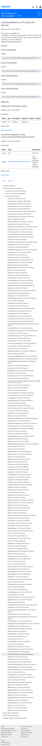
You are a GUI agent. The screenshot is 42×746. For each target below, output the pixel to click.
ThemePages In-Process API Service (19, 626)
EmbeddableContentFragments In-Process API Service (22, 362)
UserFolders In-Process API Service (18, 659)
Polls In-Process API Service (16, 533)
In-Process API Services (13, 196)
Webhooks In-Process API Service (18, 685)
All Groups (24, 736)
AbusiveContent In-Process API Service (20, 206)
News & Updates (26, 726)
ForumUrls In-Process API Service (18, 410)
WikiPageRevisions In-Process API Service (20, 697)
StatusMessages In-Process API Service (20, 592)
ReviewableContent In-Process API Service (21, 551)
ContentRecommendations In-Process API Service (23, 330)
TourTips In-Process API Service (17, 636)
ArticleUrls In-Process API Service (18, 247)
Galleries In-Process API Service (17, 416)
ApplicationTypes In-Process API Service (20, 229)
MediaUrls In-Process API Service (18, 505)
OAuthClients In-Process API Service (19, 520)
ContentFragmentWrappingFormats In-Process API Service (23, 324)
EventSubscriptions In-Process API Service (21, 376)
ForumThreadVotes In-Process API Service (20, 408)
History (10, 180)
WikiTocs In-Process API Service (17, 708)
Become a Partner (6, 732)
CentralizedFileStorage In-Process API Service (22, 298)
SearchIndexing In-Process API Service (19, 571)
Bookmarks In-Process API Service (18, 275)
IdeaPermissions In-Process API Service (20, 454)
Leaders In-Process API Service (17, 487)
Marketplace (25, 734)
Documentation (26, 730)
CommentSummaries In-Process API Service (21, 308)
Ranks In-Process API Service (17, 541)
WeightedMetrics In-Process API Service (20, 690)
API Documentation (9, 186)
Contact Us (4, 736)
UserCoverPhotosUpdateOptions (19, 161)
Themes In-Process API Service (17, 631)
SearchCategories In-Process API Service (20, 566)
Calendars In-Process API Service (18, 288)
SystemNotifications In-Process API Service (21, 597)
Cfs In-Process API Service (16, 301)
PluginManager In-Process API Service (19, 528)
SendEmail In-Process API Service (18, 576)
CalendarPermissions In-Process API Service (21, 285)
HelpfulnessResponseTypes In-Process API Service (23, 444)
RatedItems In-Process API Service (18, 543)
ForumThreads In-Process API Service (19, 405)
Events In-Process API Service (17, 373)
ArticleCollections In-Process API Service (20, 234)
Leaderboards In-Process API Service (19, 482)
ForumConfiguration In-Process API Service (21, 393)
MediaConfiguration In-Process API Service (21, 500)
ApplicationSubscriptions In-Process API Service (22, 227)
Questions (24, 728)
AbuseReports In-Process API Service (19, 204)
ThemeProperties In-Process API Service (20, 629)
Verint (3, 726)
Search (36, 7)
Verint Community (5, 11)
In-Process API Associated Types (16, 191)
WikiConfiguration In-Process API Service (20, 692)
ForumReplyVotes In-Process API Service (20, 400)
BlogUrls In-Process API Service (17, 272)
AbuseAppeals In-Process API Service (19, 201)
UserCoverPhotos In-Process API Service (20, 654)
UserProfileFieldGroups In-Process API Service (22, 664)
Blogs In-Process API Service (16, 270)
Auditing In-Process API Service (17, 255)
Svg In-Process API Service (16, 594)
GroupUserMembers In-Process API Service (21, 436)
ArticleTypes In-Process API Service (18, 244)
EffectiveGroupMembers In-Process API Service (22, 356)
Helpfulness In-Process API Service (18, 441)
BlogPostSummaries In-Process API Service (21, 267)
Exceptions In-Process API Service (18, 378)
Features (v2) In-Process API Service (19, 385)
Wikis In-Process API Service (16, 705)
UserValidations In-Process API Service (20, 674)
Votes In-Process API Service (16, 680)
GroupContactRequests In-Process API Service (22, 423)
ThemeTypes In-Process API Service (19, 634)
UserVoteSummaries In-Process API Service (21, 677)
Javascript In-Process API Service (18, 467)
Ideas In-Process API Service (16, 457)
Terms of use (5, 744)
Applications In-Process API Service (19, 224)
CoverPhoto (5, 175)
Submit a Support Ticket (8, 730)
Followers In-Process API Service (18, 388)
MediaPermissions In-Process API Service (20, 502)
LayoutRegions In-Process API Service (19, 474)
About (3, 740)
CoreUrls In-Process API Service (17, 348)
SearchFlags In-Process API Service (18, 569)
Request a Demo (6, 734)
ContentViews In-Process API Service (19, 341)
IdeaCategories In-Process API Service (19, 451)
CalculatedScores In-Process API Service (20, 283)
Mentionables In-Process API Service (19, 508)
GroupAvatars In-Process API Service (19, 421)
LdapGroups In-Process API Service (18, 477)
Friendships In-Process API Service (18, 413)
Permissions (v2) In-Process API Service (20, 523)
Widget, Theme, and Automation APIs (15, 718)
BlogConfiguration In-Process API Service (20, 260)
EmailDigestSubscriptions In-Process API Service (23, 359)
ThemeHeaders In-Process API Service (19, 621)
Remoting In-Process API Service (18, 548)
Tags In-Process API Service (16, 602)
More (19, 16)
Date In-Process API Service (16, 353)
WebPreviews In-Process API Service (19, 687)
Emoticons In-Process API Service (18, 365)
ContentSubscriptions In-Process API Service (21, 335)
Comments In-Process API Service (18, 306)
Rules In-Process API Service (16, 561)
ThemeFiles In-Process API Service (18, 607)
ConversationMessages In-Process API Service (22, 343)
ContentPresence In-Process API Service (20, 328)
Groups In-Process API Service (17, 431)
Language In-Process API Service (18, 472)
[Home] (7, 7)
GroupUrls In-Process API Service (18, 433)
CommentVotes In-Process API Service (19, 311)
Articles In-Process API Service (17, 239)
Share (4, 180)
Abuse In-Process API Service (17, 198)
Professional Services (8, 728)
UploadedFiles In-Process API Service (19, 641)
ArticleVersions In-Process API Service (19, 252)
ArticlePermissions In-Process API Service (20, 237)
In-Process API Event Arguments (16, 193)
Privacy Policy (5, 742)
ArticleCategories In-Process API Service (20, 232)
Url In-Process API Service (16, 644)
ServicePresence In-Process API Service (20, 579)
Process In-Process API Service (17, 536)
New (39, 13)
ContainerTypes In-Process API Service (19, 316)
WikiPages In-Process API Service (18, 700)
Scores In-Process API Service (17, 564)
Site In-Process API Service (16, 582)
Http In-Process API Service (16, 449)
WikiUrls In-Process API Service (17, 710)
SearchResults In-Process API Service (19, 574)
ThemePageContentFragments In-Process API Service (24, 623)
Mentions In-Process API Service (18, 510)
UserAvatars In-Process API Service (18, 651)
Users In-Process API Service (16, 672)
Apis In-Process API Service (16, 219)
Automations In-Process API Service (19, 257)
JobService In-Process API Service (18, 469)
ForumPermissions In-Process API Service (20, 395)
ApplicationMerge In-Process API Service (20, 221)
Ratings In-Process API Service (17, 546)
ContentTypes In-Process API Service (19, 338)
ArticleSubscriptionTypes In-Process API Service (22, 242)
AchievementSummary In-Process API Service (21, 211)
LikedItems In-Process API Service (18, 490)
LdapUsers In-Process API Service (18, 479)
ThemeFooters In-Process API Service (19, 614)
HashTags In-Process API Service (18, 439)
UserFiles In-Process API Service (18, 657)
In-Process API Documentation (12, 188)
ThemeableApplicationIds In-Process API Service (22, 605)
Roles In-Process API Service (16, 554)
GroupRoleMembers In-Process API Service (21, 428)
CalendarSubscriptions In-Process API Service (22, 290)
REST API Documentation (11, 715)
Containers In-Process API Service (18, 313)
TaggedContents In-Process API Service (20, 599)
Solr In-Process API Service (16, 587)
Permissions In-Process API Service (18, 525)
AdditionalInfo (6, 130)
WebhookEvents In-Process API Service (20, 682)
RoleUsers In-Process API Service (18, 556)
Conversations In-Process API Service (19, 346)
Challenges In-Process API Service (18, 303)
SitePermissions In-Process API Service (20, 584)
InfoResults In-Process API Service (18, 464)
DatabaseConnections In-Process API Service (21, 351)
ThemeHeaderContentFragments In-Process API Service (22, 617)
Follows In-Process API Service (17, 390)
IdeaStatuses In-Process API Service (19, 459)
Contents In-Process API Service (18, 333)
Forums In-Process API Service (17, 403)
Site (33, 7)
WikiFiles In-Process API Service (17, 695)
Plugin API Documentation (11, 713)
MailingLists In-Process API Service (18, 495)
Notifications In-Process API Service (19, 518)
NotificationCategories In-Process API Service (22, 515)
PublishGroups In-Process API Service (19, 538)
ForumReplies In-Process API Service (19, 398)
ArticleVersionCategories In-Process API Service (22, 249)
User (40, 7)
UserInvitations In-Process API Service (19, 662)
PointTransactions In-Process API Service (20, 531)
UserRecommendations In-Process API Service (22, 669)
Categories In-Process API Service (18, 296)
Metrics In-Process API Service (17, 513)
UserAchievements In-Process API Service (20, 649)
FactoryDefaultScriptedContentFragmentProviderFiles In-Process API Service (24, 381)
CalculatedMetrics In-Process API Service (20, 280)
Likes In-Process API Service (16, 492)
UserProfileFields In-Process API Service (20, 667)
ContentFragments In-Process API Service (20, 321)
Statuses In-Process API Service (17, 589)
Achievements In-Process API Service (19, 209)
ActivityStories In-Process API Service (19, 214)
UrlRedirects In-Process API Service (18, 646)
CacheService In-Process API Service (19, 278)
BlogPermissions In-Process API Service (20, 262)
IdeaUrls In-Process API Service (17, 462)
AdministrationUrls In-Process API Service (20, 216)
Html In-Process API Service (16, 446)
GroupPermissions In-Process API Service (20, 426)
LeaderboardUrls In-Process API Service (20, 485)
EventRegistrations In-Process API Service (21, 370)
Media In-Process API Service (17, 497)
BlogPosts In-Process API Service (18, 265)
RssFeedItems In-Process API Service (19, 559)
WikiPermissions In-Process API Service (20, 703)
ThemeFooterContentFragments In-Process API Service (22, 610)
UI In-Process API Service (15, 639)
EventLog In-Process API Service (18, 368)
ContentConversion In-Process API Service (21, 318)
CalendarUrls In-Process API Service (19, 293)
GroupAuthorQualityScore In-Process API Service (23, 418)
